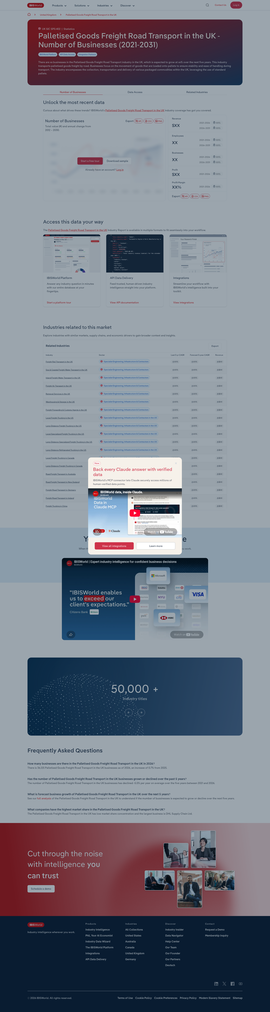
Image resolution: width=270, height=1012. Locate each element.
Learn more (155, 546)
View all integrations (114, 546)
